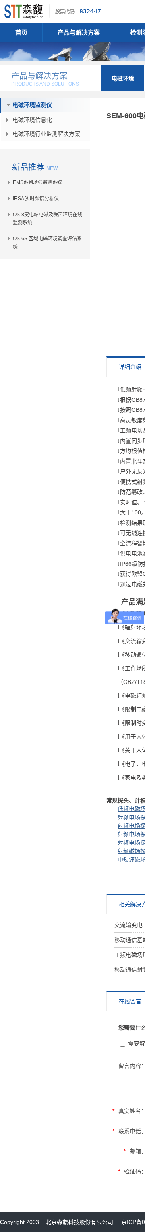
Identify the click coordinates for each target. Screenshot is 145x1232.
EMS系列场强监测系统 (37, 182)
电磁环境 (123, 78)
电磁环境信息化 (32, 120)
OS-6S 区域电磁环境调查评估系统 (47, 243)
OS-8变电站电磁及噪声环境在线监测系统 (47, 218)
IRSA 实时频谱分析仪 (36, 198)
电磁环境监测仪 (32, 105)
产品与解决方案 (79, 32)
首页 (21, 32)
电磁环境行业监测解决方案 (46, 134)
